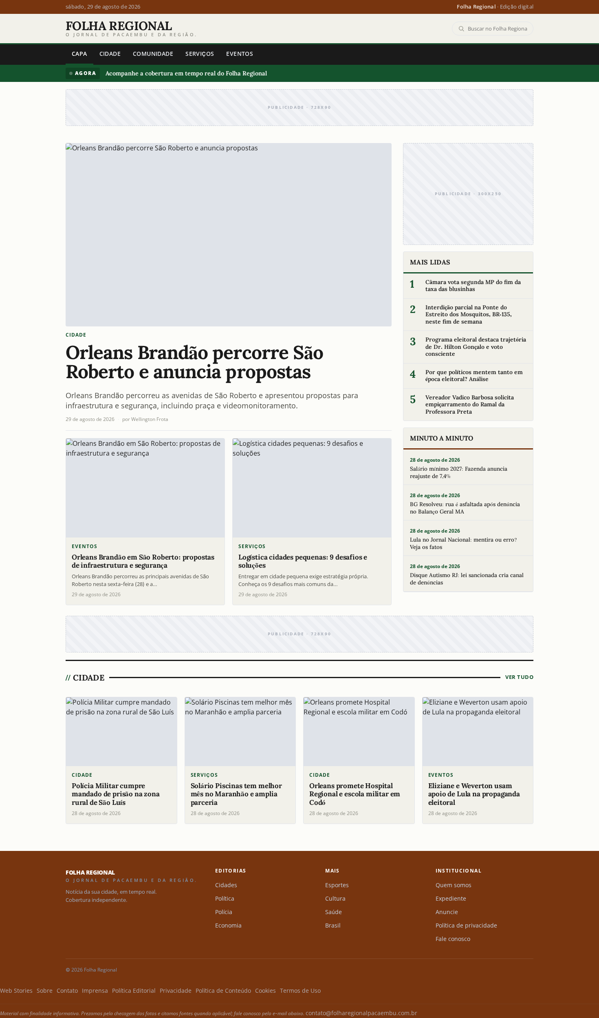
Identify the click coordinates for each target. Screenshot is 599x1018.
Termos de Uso (300, 990)
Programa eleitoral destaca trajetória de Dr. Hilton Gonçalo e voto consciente (475, 346)
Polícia (223, 912)
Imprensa (95, 990)
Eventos (239, 53)
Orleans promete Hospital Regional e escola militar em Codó (354, 794)
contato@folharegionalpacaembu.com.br (361, 1013)
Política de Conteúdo (223, 990)
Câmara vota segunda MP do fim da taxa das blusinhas (473, 286)
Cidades (226, 885)
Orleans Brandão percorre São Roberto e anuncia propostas (194, 361)
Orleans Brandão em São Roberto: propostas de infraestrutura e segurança (143, 561)
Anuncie (447, 912)
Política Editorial (134, 990)
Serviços (199, 53)
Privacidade (176, 990)
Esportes (337, 885)
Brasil (333, 925)
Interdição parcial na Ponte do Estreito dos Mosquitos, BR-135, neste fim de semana (468, 314)
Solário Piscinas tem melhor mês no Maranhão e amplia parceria (236, 794)
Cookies (265, 990)
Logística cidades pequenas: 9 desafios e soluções (302, 561)
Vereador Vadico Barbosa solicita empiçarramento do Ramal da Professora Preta (469, 404)
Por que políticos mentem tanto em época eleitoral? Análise (474, 376)
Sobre (45, 990)
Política (224, 898)
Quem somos (453, 885)
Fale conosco (453, 939)
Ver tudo (519, 677)
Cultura (335, 898)
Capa (79, 53)
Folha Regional (132, 28)
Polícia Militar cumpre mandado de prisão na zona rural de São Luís (116, 794)
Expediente (451, 898)
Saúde (333, 912)
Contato (67, 990)
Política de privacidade (466, 925)
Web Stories (16, 990)
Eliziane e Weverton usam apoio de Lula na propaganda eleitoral (474, 794)
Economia (228, 925)
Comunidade (153, 53)
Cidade (110, 53)
